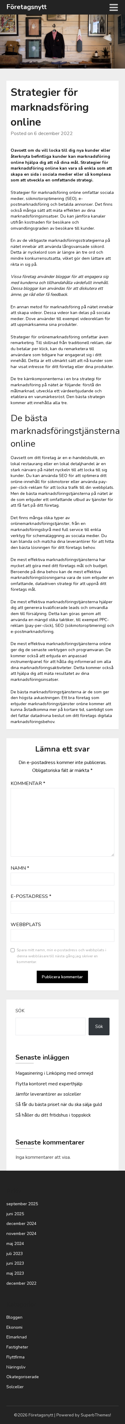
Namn (20, 868)
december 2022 (21, 1283)
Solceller (15, 1387)
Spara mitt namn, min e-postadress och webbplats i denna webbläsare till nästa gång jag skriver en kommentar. (61, 956)
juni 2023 (15, 1263)
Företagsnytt (26, 7)
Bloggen (14, 1317)
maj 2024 (15, 1243)
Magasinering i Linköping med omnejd (54, 1073)
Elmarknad (16, 1337)
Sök (20, 1011)
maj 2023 (15, 1273)
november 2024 (21, 1233)
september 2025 (22, 1204)
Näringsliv (15, 1367)
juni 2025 (15, 1214)
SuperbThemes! (96, 1415)
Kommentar (28, 783)
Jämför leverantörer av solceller (48, 1094)
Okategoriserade (22, 1377)
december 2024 (21, 1223)
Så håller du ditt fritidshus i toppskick (53, 1115)
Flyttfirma (15, 1357)
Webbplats (26, 924)
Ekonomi (14, 1327)
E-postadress (31, 896)
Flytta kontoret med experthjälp (49, 1084)
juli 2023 (14, 1254)
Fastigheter (17, 1347)
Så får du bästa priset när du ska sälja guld (58, 1104)
